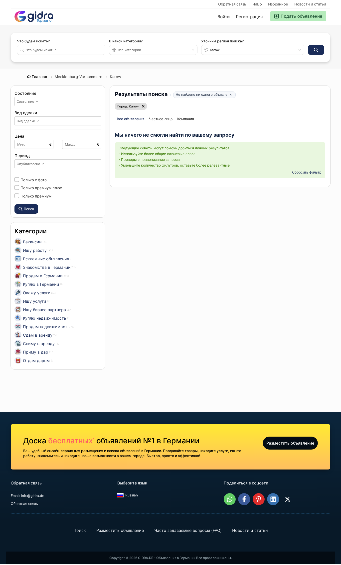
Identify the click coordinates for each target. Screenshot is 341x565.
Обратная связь (232, 4)
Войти (223, 16)
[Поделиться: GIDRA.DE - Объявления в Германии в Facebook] (244, 499)
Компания (185, 119)
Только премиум (36, 196)
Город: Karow (128, 106)
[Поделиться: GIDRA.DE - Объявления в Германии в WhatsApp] (230, 499)
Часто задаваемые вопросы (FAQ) (188, 530)
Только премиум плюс (41, 188)
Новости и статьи (310, 4)
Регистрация (249, 16)
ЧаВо (257, 4)
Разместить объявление (290, 443)
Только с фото (34, 180)
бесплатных (71, 440)
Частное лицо (160, 119)
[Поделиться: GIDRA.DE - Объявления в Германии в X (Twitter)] (288, 499)
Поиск (79, 530)
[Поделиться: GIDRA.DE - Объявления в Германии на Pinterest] (259, 499)
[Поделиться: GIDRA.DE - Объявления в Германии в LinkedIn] (273, 499)
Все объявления (130, 119)
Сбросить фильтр (307, 172)
